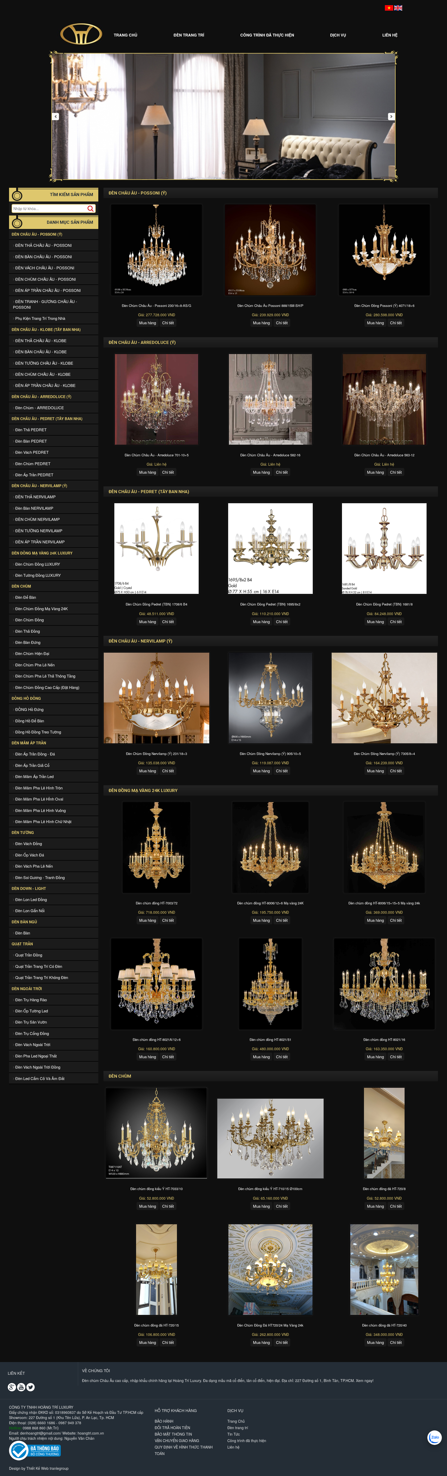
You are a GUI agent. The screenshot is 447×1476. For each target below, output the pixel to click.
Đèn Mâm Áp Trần (29, 742)
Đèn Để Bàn (25, 597)
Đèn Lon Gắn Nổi (29, 910)
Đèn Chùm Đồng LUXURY (37, 564)
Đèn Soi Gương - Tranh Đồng (39, 877)
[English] (398, 7)
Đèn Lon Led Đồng (30, 899)
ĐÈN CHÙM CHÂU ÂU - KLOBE (42, 374)
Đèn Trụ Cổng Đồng (31, 1033)
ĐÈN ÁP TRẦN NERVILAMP (39, 541)
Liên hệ (390, 35)
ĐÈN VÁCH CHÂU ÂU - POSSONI (44, 267)
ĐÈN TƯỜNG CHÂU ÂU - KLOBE (43, 363)
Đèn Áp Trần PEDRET (33, 474)
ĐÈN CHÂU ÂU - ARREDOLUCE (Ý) (41, 396)
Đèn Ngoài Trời (27, 988)
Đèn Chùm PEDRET (32, 463)
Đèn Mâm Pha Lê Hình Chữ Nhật (42, 821)
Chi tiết (168, 322)
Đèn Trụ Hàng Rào (30, 999)
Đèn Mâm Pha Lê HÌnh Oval (38, 799)
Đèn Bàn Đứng (27, 642)
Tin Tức (233, 1434)
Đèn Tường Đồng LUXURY (37, 575)
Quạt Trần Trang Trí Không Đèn (41, 977)
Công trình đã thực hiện (267, 35)
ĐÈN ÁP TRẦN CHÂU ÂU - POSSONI (47, 290)
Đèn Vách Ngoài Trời (32, 1044)
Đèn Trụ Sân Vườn (30, 1022)
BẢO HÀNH (164, 1421)
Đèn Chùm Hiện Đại (31, 653)
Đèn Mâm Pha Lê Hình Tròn (38, 787)
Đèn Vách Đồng (28, 843)
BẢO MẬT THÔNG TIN (173, 1434)
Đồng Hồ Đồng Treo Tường (37, 732)
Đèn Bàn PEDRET (30, 441)
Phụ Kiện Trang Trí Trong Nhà (39, 318)
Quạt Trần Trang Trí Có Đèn (38, 966)
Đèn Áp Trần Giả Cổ (31, 765)
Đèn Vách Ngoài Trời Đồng (37, 1067)
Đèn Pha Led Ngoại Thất (35, 1056)
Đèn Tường (23, 832)
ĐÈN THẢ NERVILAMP (35, 496)
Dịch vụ (338, 35)
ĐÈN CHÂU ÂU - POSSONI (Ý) (37, 234)
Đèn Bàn (22, 932)
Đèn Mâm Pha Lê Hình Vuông (40, 810)
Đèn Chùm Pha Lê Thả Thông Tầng (44, 676)
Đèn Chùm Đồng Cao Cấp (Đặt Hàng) (46, 687)
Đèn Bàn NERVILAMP (33, 508)
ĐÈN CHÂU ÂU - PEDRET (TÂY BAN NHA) (47, 418)
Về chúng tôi (96, 1370)
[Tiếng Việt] (389, 7)
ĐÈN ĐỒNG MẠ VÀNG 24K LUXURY (42, 553)
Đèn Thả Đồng (27, 631)
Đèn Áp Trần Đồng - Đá (34, 754)
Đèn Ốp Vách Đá (29, 855)
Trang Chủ (125, 35)
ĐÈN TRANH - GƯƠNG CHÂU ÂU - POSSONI (45, 304)
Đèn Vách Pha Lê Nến (33, 866)
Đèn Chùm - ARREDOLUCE (39, 407)
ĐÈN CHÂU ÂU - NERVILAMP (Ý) (39, 485)
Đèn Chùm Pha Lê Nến (34, 664)
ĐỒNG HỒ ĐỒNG (26, 698)
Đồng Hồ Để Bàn (29, 720)
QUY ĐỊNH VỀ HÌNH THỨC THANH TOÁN (184, 1450)
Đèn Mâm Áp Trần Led (34, 776)
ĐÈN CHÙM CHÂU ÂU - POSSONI (45, 279)
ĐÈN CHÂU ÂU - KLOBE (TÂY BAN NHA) (46, 329)
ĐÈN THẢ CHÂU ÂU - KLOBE (40, 340)
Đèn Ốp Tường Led (31, 1010)
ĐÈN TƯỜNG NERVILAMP (38, 530)
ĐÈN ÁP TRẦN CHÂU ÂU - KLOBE (45, 385)
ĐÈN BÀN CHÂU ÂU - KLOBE (40, 351)
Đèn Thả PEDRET (30, 429)
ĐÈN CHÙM (21, 586)
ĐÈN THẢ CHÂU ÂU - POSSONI (43, 245)
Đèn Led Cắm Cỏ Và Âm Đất (39, 1078)
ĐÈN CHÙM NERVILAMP (37, 519)
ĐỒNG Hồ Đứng (28, 709)
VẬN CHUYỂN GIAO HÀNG (177, 1440)
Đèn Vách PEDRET (31, 452)
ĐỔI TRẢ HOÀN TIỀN (172, 1427)
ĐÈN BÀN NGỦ (24, 921)
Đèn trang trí (189, 35)
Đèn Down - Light (29, 888)
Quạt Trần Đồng (28, 954)
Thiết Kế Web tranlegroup (47, 1468)
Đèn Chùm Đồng (29, 619)
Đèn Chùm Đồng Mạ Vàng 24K (41, 608)
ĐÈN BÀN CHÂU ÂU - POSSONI (43, 256)
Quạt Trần (22, 943)
